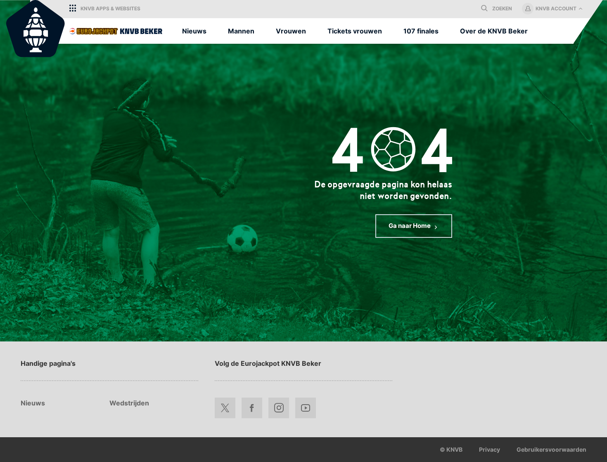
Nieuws (33, 403)
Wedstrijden (129, 403)
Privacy (489, 449)
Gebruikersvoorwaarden (551, 449)
